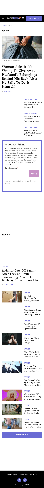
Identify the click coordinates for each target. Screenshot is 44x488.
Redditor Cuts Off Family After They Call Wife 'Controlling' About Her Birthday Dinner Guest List (20, 275)
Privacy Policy (12, 474)
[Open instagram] (25, 480)
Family (5, 266)
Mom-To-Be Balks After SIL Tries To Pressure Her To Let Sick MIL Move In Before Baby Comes (33, 357)
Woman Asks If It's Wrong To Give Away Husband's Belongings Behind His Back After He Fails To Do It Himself (19, 77)
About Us (33, 474)
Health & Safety (32, 99)
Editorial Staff (23, 474)
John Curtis (7, 91)
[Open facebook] (19, 480)
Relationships (30, 113)
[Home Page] (14, 18)
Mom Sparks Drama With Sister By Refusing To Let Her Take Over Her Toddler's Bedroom (33, 314)
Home (4, 25)
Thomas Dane (8, 285)
